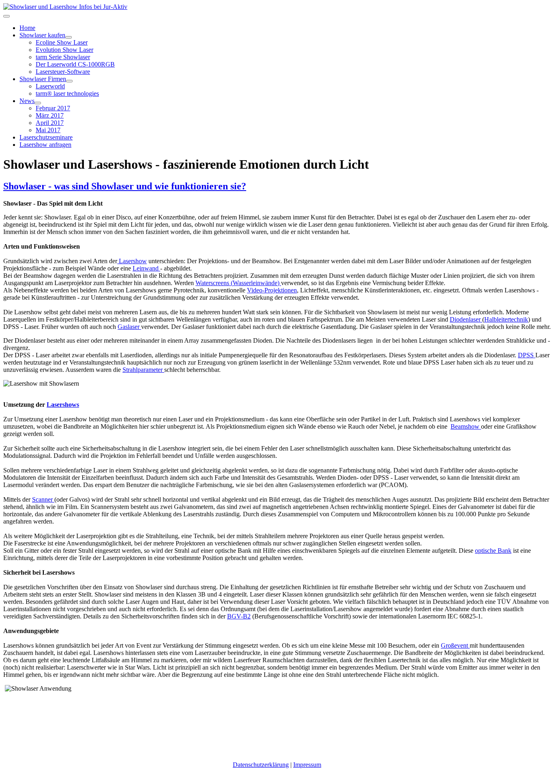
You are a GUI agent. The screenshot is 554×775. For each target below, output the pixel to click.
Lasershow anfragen (45, 144)
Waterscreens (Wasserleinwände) (238, 282)
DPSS (526, 355)
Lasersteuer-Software (63, 71)
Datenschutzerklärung (261, 764)
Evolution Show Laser (64, 49)
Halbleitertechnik (506, 319)
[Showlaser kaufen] (68, 37)
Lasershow (132, 261)
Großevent (455, 645)
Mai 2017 (48, 130)
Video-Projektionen (272, 290)
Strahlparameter (143, 369)
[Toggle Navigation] (6, 16)
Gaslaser (129, 326)
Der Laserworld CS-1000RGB (75, 64)
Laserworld (50, 86)
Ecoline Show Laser (62, 42)
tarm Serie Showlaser (63, 57)
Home (27, 27)
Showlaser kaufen (42, 35)
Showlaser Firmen (42, 78)
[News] (37, 103)
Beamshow (466, 426)
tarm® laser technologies (67, 93)
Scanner (43, 499)
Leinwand (146, 268)
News (26, 100)
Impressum (307, 764)
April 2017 (50, 122)
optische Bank (493, 550)
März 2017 (50, 115)
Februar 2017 (53, 108)
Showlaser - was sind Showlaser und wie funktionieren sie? (124, 186)
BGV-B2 (239, 616)
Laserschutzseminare (46, 137)
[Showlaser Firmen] (69, 81)
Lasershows (63, 404)
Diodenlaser (466, 319)
